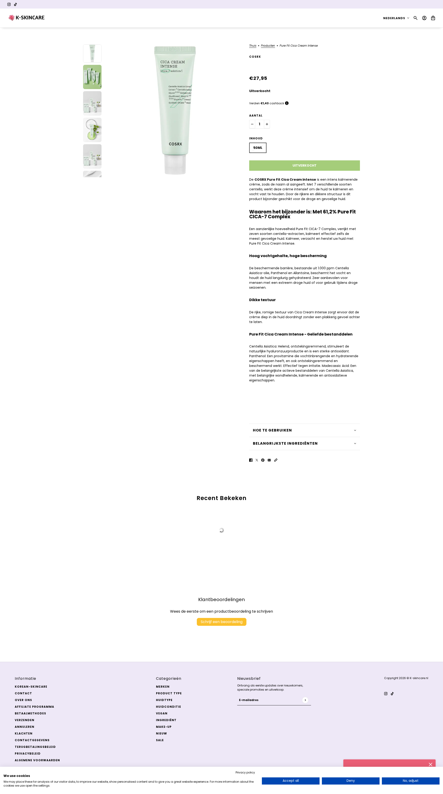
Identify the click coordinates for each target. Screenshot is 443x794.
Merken (163, 687)
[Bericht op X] (257, 460)
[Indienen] (305, 700)
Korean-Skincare (31, 687)
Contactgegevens (32, 740)
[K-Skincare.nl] (26, 18)
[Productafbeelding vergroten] (175, 110)
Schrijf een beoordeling (221, 621)
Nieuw (161, 733)
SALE (160, 740)
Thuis (252, 46)
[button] (275, 460)
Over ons (23, 700)
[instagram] (9, 4)
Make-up (164, 727)
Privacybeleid (28, 753)
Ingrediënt (166, 720)
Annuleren (24, 727)
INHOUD (256, 138)
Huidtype (164, 700)
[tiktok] (15, 4)
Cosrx (255, 57)
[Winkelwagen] (433, 18)
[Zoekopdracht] (415, 18)
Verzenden (24, 720)
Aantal (256, 115)
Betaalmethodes (30, 713)
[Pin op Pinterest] (262, 460)
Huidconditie (168, 707)
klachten (24, 733)
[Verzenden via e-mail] (269, 460)
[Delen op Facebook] (250, 460)
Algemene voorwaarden (37, 760)
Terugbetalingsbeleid (35, 747)
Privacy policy (245, 772)
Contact (23, 693)
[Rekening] (424, 18)
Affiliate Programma (34, 707)
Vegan (162, 713)
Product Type (169, 693)
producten (268, 46)
